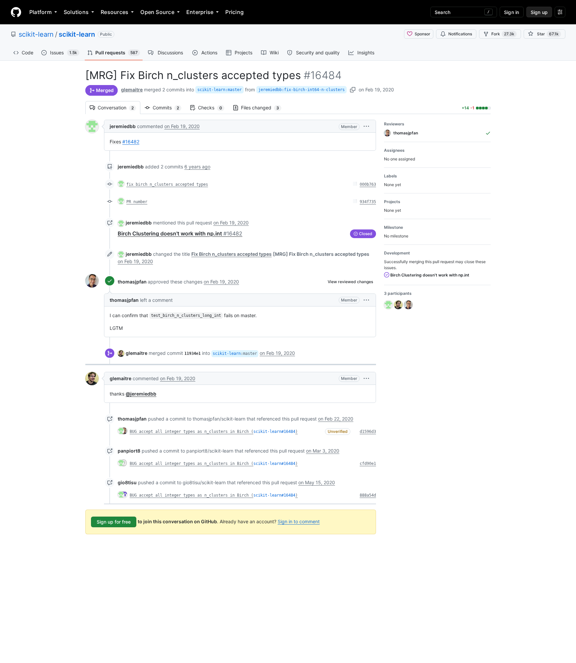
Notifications (460, 33)
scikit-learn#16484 (274, 431)
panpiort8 (129, 451)
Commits (169, 107)
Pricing (234, 12)
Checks (213, 107)
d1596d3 (368, 431)
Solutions (76, 12)
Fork (502, 33)
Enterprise (199, 12)
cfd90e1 (368, 463)
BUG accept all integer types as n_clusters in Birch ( (191, 431)
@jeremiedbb (141, 394)
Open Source (157, 12)
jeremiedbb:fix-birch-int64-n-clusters (301, 89)
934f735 (368, 201)
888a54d (368, 495)
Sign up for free (114, 522)
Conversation (119, 107)
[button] (366, 126)
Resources (114, 12)
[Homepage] (16, 12)
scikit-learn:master (219, 89)
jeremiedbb (123, 126)
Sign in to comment (299, 521)
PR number (136, 201)
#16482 (130, 141)
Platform (40, 12)
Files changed (263, 107)
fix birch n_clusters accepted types (167, 184)
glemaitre (132, 89)
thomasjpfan (132, 281)
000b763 (368, 184)
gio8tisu (127, 482)
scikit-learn (36, 34)
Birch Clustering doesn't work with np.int (180, 233)
